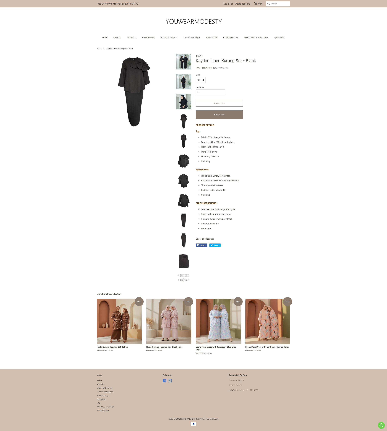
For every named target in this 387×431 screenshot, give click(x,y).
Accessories (211, 37)
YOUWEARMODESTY (192, 419)
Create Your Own (191, 37)
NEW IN (117, 37)
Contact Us (101, 399)
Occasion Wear (168, 37)
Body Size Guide (235, 385)
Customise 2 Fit (230, 37)
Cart (260, 3)
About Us (100, 384)
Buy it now (219, 114)
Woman (131, 37)
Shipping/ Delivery (104, 388)
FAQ (98, 403)
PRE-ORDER (148, 37)
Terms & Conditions (105, 391)
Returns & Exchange (105, 406)
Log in (226, 3)
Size (198, 74)
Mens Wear (279, 37)
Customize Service (236, 380)
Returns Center (103, 410)
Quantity (200, 87)
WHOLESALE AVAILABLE (256, 37)
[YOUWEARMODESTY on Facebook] (164, 381)
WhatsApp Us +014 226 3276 (246, 390)
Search (99, 380)
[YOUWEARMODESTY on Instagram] (170, 381)
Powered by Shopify (210, 419)
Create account (242, 3)
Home (104, 37)
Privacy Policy (102, 395)
